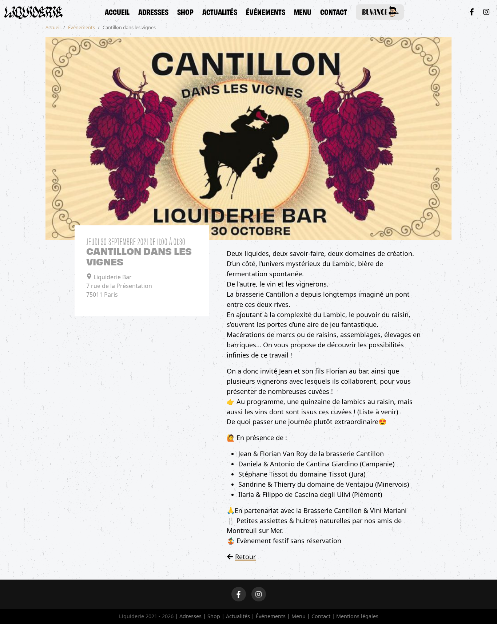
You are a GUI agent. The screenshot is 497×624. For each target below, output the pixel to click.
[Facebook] (471, 11)
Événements (265, 11)
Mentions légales (357, 616)
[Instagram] (486, 11)
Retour (245, 556)
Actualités (219, 11)
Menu (302, 11)
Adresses (153, 11)
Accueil (117, 11)
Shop (185, 11)
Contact (333, 11)
